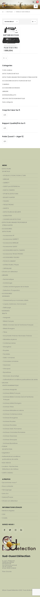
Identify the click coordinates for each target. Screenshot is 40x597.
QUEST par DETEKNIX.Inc (11, 186)
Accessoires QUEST (10, 246)
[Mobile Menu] (36, 6)
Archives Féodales (10, 425)
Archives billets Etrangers (12, 403)
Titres (5, 332)
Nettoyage (7, 307)
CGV (3, 514)
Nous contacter (7, 486)
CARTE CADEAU (7, 473)
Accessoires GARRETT (11, 239)
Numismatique (8, 279)
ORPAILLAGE (7, 268)
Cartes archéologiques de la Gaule (16, 287)
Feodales (6, 354)
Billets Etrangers (9, 328)
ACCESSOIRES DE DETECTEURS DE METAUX (16, 81)
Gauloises (6, 365)
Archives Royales (9, 421)
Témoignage (7, 490)
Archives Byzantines (10, 443)
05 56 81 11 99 (6, 564)
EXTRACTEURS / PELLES (11, 265)
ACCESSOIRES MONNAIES (11, 88)
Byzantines (7, 372)
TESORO (6, 201)
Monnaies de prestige (11, 376)
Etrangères (7, 347)
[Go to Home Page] (2, 11)
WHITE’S (6, 208)
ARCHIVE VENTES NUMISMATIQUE (13, 98)
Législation (6, 453)
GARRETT (6, 183)
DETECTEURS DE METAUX (10, 46)
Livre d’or (5, 493)
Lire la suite (16, 31)
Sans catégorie (7, 102)
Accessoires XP (8, 235)
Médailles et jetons (10, 339)
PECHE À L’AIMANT (9, 261)
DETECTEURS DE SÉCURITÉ (12, 212)
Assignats (6, 317)
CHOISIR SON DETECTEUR (12, 219)
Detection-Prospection (11, 290)
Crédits (4, 518)
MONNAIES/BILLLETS (9, 95)
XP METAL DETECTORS (10, 194)
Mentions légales (8, 511)
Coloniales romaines (10, 361)
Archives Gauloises (10, 436)
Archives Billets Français (11, 393)
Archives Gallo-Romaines (12, 429)
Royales (6, 350)
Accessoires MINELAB (10, 243)
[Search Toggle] (33, 2)
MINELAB (6, 179)
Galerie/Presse (7, 497)
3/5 (5, 141)
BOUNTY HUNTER (9, 197)
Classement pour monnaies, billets (15, 300)
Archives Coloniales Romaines (14, 432)
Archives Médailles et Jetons (13, 410)
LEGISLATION (7, 216)
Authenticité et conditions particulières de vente (20, 379)
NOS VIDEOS (6, 463)
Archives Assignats (10, 389)
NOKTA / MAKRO (9, 190)
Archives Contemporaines (12, 414)
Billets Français (8, 321)
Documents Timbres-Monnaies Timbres (17, 336)
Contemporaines (9, 343)
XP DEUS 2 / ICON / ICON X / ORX (14, 175)
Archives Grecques (10, 440)
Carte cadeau (7, 70)
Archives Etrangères (10, 418)
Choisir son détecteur (10, 272)
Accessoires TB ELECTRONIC (13, 254)
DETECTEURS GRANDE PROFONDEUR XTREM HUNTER (19, 77)
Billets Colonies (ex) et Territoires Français (18, 325)
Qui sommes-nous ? (9, 482)
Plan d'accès (7, 571)
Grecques (6, 369)
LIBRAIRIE (5, 91)
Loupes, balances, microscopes (14, 304)
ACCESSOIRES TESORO (11, 257)
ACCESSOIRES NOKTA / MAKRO (14, 250)
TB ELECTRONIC (8, 205)
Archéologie (7, 283)
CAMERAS (5, 84)
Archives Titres (8, 407)
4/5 (4, 115)
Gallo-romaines (9, 358)
